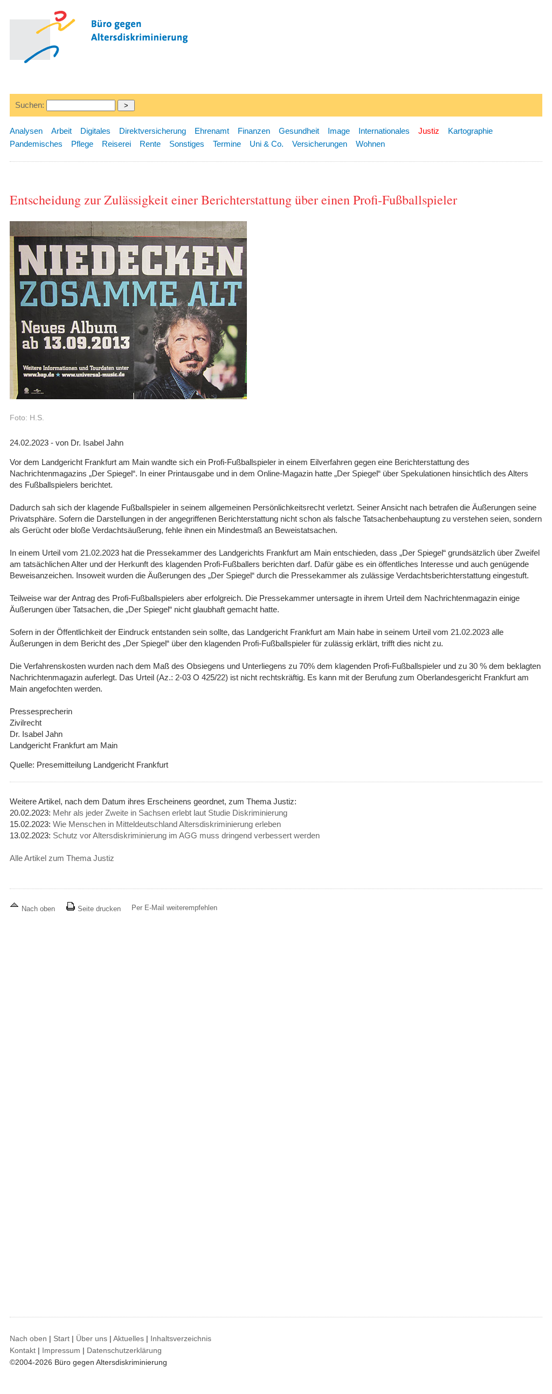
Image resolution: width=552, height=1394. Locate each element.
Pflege (82, 143)
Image (339, 130)
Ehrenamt (212, 130)
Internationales (384, 130)
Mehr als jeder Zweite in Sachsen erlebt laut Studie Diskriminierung (170, 812)
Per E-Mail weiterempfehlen (174, 908)
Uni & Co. (267, 143)
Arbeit (61, 130)
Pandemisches (36, 143)
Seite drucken (98, 909)
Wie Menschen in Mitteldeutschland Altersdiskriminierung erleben (167, 824)
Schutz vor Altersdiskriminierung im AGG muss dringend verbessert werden (186, 835)
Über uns (91, 1338)
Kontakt (23, 1350)
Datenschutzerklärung (124, 1350)
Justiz (428, 130)
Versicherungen (319, 143)
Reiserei (116, 143)
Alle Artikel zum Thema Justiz (62, 858)
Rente (150, 143)
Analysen (26, 130)
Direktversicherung (152, 130)
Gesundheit (299, 130)
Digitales (95, 130)
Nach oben (38, 909)
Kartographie (470, 130)
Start (61, 1338)
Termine (227, 143)
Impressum (61, 1350)
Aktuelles (128, 1338)
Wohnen (370, 143)
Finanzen (254, 130)
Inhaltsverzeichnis (180, 1338)
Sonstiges (186, 143)
